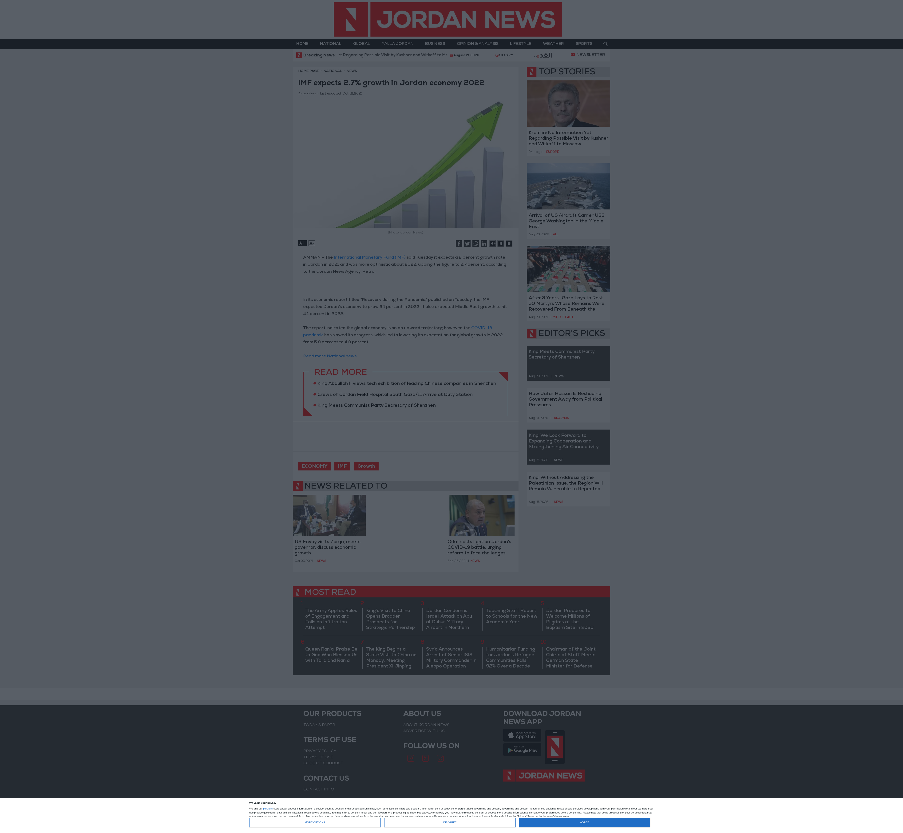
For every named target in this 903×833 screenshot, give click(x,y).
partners (268, 808)
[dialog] (451, 815)
